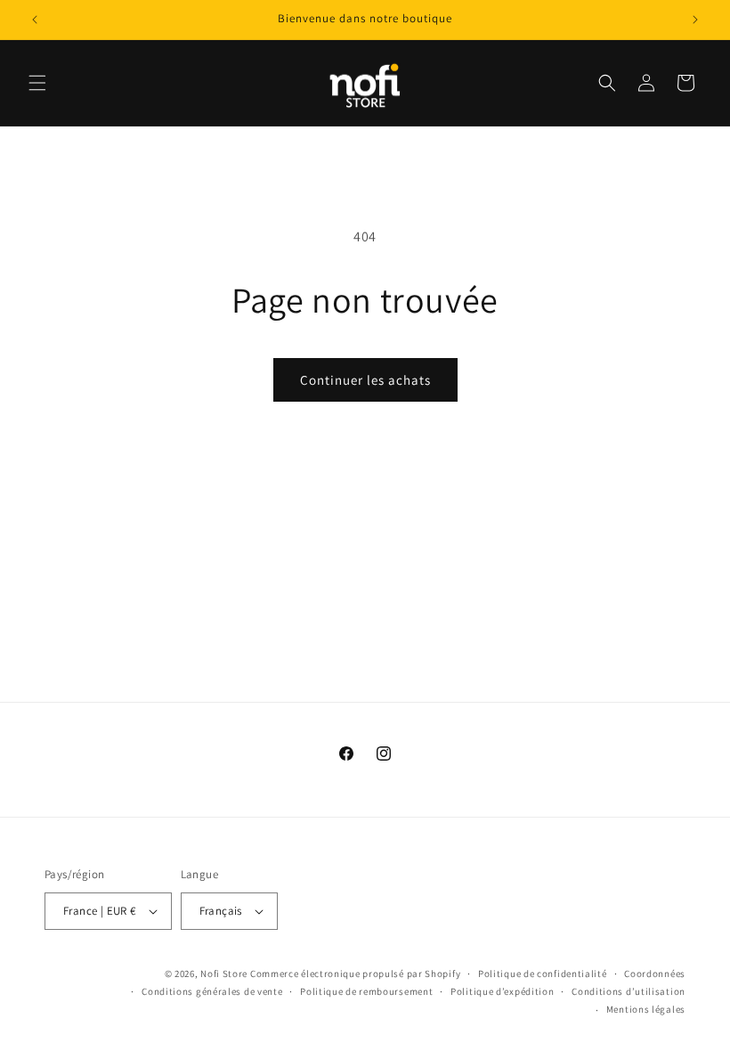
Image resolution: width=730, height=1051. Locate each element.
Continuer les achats (365, 379)
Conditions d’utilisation (628, 991)
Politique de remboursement (366, 991)
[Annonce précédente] (34, 19)
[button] (37, 82)
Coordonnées (654, 973)
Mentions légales (645, 1009)
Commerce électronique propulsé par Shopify (355, 973)
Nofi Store (223, 973)
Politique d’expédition (502, 991)
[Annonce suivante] (695, 19)
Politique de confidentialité (542, 973)
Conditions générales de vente (212, 991)
